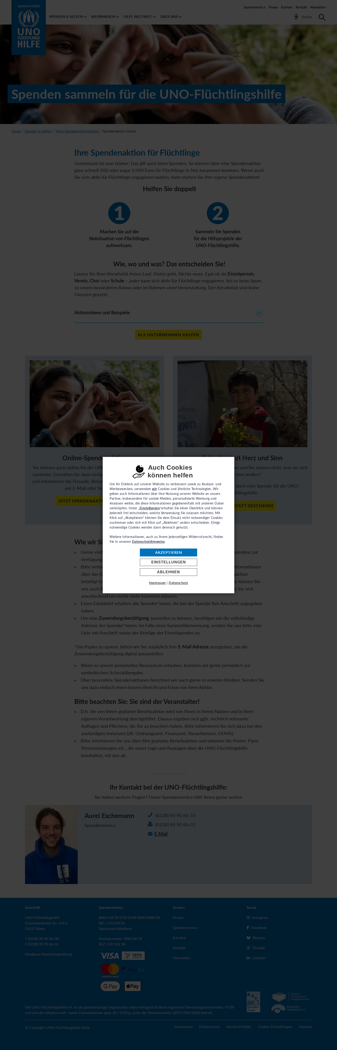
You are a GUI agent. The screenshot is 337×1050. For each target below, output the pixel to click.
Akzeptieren (168, 552)
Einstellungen (168, 562)
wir (154, 489)
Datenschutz (178, 583)
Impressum (157, 583)
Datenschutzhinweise (148, 541)
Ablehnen (168, 572)
